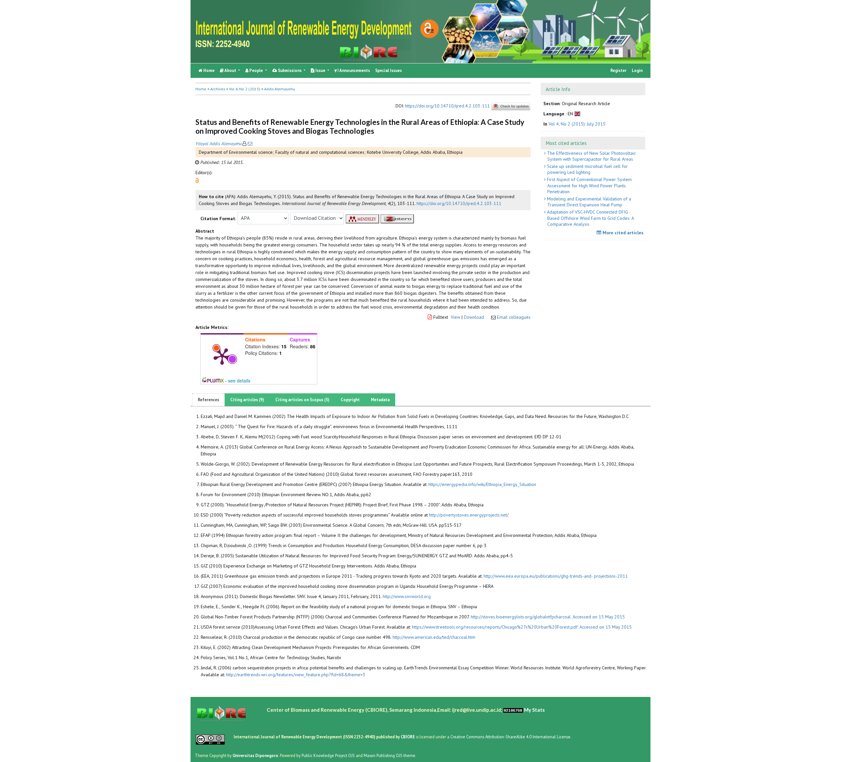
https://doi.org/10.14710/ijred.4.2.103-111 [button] (459, 203)
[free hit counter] (513, 709)
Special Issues (388, 70)
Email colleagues (514, 317)
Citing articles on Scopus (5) (302, 400)
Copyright (350, 400)
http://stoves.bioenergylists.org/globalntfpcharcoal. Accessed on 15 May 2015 (548, 617)
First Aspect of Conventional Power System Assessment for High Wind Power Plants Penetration (589, 185)
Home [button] (200, 88)
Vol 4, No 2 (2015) (244, 88)
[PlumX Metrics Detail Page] (222, 356)
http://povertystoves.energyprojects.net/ (469, 515)
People (256, 70)
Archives (217, 88)
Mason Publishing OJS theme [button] (389, 755)
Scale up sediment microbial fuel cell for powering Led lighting (587, 169)
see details (239, 380)
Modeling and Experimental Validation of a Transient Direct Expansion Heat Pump (588, 202)
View (455, 317)
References (208, 400)
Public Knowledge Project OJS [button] (328, 755)
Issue (320, 70)
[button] (197, 180)
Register (618, 70)
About (230, 70)
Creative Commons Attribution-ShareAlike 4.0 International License (510, 736)
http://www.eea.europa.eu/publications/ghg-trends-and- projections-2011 (556, 576)
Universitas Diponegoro (255, 755)
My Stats (534, 709)
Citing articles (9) (247, 400)
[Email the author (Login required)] (249, 144)
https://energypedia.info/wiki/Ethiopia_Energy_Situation (482, 484)
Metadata (380, 400)
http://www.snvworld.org (407, 596)
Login (637, 70)
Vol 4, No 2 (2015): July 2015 (577, 124)
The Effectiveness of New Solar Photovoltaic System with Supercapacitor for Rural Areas (591, 156)
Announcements (354, 70)
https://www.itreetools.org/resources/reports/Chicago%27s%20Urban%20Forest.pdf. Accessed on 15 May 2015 (522, 627)
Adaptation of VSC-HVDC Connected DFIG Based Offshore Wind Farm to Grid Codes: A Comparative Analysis (590, 218)
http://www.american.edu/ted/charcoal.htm (434, 637)
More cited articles (622, 233)
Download (474, 317)
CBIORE (408, 736)
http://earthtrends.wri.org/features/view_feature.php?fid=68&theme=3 (295, 675)
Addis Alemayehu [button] (279, 88)
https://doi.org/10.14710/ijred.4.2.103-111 (447, 106)
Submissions (290, 70)
